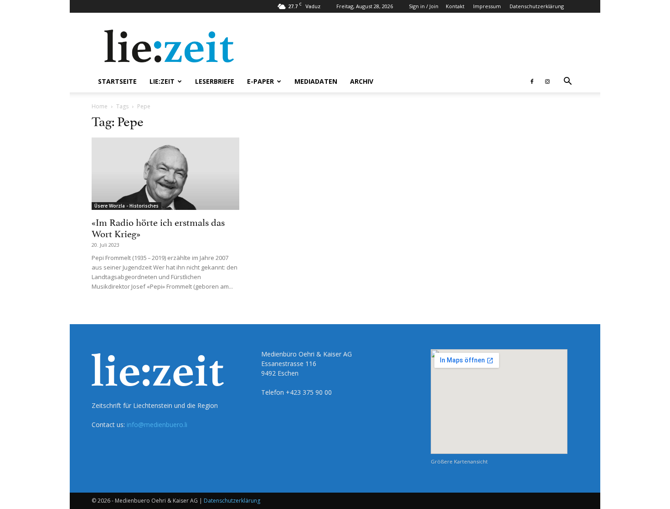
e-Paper (260, 81)
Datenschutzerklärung (537, 6)
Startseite (117, 81)
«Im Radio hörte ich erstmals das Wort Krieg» (158, 227)
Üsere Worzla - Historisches (126, 206)
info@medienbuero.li (157, 424)
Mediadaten (315, 81)
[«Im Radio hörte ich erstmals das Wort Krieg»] (165, 173)
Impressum (487, 6)
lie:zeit (162, 81)
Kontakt (455, 6)
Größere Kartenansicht (459, 461)
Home (100, 106)
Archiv (361, 81)
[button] (567, 82)
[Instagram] (547, 81)
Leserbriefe (214, 81)
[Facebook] (532, 81)
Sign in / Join (423, 6)
